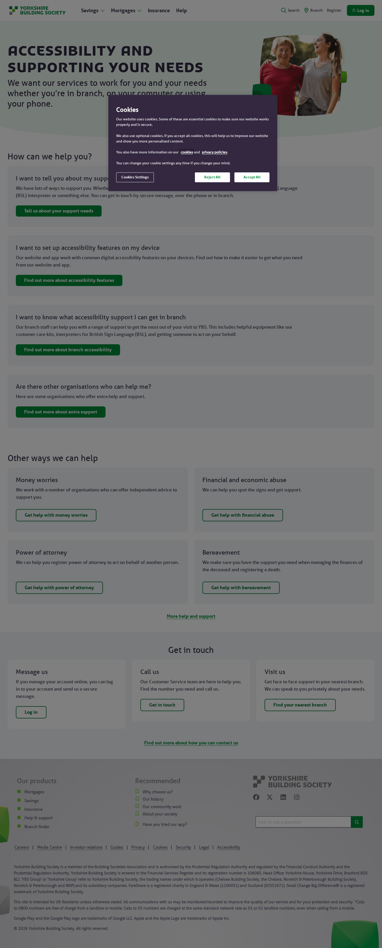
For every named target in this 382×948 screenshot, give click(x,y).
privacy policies (214, 152)
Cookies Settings (135, 177)
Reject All (212, 177)
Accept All (252, 177)
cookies (187, 152)
